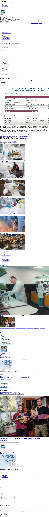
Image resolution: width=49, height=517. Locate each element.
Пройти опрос (24, 138)
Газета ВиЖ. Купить (3, 18)
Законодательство (5, 32)
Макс (26, 134)
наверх (1, 478)
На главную (2, 252)
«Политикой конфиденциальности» (36, 23)
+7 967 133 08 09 (3, 49)
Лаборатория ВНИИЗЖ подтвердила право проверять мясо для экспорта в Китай (13, 214)
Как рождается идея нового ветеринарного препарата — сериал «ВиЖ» (12, 393)
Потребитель (4, 66)
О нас (3, 474)
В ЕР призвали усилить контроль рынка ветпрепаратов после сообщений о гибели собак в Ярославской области (18, 376)
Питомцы (2, 316)
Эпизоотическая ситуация (6, 33)
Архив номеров (4, 5)
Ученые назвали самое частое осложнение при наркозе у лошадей (11, 178)
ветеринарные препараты (20, 136)
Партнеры (4, 4)
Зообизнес (4, 36)
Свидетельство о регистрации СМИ (8, 507)
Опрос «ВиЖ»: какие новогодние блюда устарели (8, 142)
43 (2, 22)
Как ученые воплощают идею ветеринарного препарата (9, 392)
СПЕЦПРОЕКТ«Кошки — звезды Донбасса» (5, 330)
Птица (3, 62)
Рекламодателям (5, 6)
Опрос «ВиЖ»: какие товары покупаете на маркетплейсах (9, 140)
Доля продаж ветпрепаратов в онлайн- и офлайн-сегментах (10, 141)
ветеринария (5, 136)
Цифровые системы (5, 256)
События (3, 70)
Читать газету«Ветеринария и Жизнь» (4, 16)
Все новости (4, 41)
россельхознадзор (27, 136)
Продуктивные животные (6, 34)
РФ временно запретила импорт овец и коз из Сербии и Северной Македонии (13, 196)
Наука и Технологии (5, 37)
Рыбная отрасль (4, 63)
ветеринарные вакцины (11, 136)
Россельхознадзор (5, 3)
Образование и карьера (6, 39)
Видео (3, 40)
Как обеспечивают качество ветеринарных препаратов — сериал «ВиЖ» (12, 315)
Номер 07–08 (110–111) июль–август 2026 (7, 17)
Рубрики (4, 1)
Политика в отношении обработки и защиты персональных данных (13, 508)
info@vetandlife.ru (3, 496)
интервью (2, 265)
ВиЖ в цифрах (4, 69)
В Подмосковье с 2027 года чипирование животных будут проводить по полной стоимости (15, 377)
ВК (28, 134)
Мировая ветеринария (6, 38)
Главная (3, 71)
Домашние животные (5, 35)
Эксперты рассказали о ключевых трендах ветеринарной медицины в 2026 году (13, 160)
